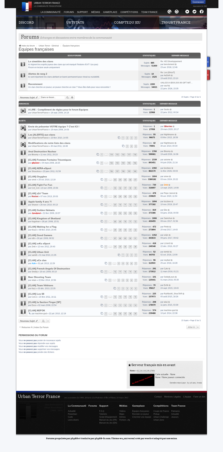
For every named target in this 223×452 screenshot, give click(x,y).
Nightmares (169, 134)
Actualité (72, 411)
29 (120, 196)
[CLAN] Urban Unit (38, 252)
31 (130, 196)
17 (120, 272)
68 (115, 222)
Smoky (35, 272)
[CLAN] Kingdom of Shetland (44, 218)
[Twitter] (194, 11)
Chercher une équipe (141, 417)
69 (115, 205)
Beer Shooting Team (39, 277)
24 (115, 247)
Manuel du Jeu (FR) (108, 420)
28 (115, 196)
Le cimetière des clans (40, 61)
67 (135, 180)
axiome (167, 159)
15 (130, 297)
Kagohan (36, 221)
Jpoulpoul (36, 213)
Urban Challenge (161, 417)
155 (129, 163)
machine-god (41, 313)
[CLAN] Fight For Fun (40, 185)
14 (125, 297)
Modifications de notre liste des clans (49, 143)
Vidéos (122, 411)
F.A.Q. (101, 411)
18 (125, 272)
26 (125, 247)
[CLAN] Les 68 (36, 294)
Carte (70, 417)
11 (120, 305)
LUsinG (167, 243)
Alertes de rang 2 (37, 73)
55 (135, 213)
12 (115, 297)
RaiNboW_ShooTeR (173, 294)
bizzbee (167, 168)
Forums (69, 12)
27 (130, 247)
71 (125, 205)
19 (130, 272)
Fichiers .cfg (124, 420)
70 (120, 205)
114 (111, 155)
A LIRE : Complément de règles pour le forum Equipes (58, 109)
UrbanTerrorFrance (40, 113)
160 (135, 171)
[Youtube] (187, 11)
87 (115, 238)
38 (130, 314)
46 (120, 188)
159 (129, 171)
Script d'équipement (108, 417)
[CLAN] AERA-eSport (39, 168)
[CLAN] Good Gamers (40, 235)
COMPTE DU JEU (127, 22)
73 (135, 205)
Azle (34, 263)
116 (123, 155)
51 (115, 213)
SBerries (168, 126)
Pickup (156, 414)
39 (135, 314)
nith (33, 238)
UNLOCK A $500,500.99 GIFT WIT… (176, 83)
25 (120, 247)
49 (135, 188)
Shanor (35, 205)
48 (130, 188)
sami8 (34, 255)
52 (120, 213)
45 (115, 188)
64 (120, 180)
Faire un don (199, 396)
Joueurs (174, 417)
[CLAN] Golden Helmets (41, 210)
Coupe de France (161, 411)
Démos (122, 417)
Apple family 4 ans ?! (40, 201)
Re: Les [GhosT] (167, 72)
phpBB (74, 438)
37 (125, 314)
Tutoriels (103, 414)
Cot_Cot (35, 188)
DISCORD (26, 22)
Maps (121, 414)
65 (125, 180)
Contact (158, 396)
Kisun (34, 230)
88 (120, 238)
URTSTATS (75, 22)
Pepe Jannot (169, 193)
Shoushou (36, 171)
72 (130, 205)
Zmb (166, 185)
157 (117, 171)
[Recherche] (169, 11)
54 (130, 213)
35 (115, 314)
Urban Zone (158, 420)
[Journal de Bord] (177, 11)
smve (34, 180)
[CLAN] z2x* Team (38, 193)
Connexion (198, 2)
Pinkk (166, 227)
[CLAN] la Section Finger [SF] (44, 302)
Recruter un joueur (140, 414)
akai (166, 302)
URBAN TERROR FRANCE (48, 4)
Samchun (168, 218)
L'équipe (187, 396)
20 (135, 272)
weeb (148, 438)
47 (125, 188)
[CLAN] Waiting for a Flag (42, 226)
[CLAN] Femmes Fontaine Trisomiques (49, 159)
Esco (34, 305)
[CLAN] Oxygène (37, 176)
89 (125, 238)
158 (123, 171)
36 (120, 314)
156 (135, 163)
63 (115, 180)
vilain (34, 280)
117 (129, 155)
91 (135, 238)
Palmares (175, 411)
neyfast (167, 260)
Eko (165, 210)
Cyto (166, 268)
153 (117, 163)
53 (125, 213)
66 (130, 180)
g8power (36, 163)
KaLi (34, 288)
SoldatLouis (169, 277)
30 (125, 196)
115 (117, 155)
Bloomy (35, 154)
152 (111, 163)
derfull (166, 252)
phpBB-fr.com (102, 438)
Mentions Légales (172, 396)
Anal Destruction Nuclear (42, 151)
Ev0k (166, 285)
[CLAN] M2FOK (36, 310)
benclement (169, 64)
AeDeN (167, 75)
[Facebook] (202, 11)
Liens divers (73, 420)
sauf (166, 86)
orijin (166, 235)
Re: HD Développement (171, 61)
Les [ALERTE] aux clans (41, 134)
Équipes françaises (36, 49)
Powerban (72, 414)
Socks (166, 109)
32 (135, 196)
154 (123, 163)
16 (115, 272)
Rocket (35, 196)
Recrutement (35, 84)
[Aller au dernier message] (171, 109)
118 (135, 155)
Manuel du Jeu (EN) (108, 423)
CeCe (34, 297)
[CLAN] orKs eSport (39, 243)
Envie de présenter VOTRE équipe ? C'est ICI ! (53, 126)
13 (120, 297)
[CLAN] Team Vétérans (40, 285)
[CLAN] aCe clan (37, 260)
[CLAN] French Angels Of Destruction (49, 268)
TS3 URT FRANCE (176, 22)
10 (115, 305)
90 (130, 238)
